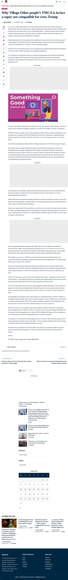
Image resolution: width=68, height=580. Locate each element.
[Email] (4, 76)
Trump (28, 339)
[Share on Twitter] (4, 36)
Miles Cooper (7, 22)
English (23, 370)
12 (29, 489)
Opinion (31, 429)
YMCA (37, 339)
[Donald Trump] (6, 1)
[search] (56, 2)
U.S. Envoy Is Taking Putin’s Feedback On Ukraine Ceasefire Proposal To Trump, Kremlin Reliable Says (57, 523)
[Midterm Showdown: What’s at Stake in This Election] (23, 436)
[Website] (65, 347)
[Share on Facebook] (4, 33)
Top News (31, 437)
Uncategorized (23, 406)
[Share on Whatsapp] (4, 48)
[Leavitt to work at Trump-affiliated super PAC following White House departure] (23, 428)
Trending (4, 8)
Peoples (21, 339)
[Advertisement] (39, 78)
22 (42, 494)
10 (21, 489)
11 (25, 489)
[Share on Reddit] (4, 60)
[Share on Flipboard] (4, 40)
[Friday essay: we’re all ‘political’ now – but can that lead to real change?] (23, 443)
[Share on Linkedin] (4, 52)
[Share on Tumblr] (4, 56)
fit (15, 339)
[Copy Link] (4, 80)
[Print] (4, 84)
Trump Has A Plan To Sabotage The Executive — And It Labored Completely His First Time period (42, 523)
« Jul (20, 507)
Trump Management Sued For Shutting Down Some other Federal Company (25, 521)
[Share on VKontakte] (4, 64)
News (30, 422)
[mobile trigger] (3, 1)
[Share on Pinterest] (4, 44)
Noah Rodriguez (7, 541)
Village (32, 339)
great (17, 339)
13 (34, 489)
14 (38, 489)
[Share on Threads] (4, 72)
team (25, 339)
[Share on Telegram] (4, 68)
